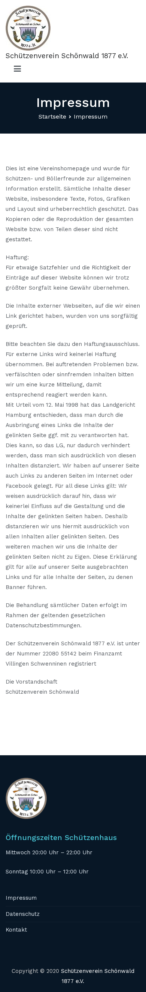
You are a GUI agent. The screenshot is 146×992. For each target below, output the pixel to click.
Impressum (21, 897)
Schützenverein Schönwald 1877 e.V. (67, 55)
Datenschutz (23, 914)
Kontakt (16, 929)
